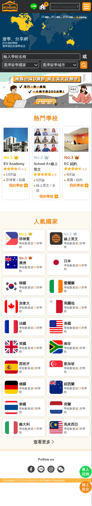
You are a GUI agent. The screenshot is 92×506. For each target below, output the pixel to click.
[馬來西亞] (56, 427)
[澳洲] (11, 262)
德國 (22, 384)
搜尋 (83, 65)
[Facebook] (32, 471)
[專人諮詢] (85, 477)
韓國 (22, 283)
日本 (67, 261)
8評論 (71, 174)
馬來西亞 (71, 424)
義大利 (24, 424)
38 (35, 348)
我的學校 (16, 185)
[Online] (46, 90)
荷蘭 (67, 404)
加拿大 (24, 303)
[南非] (56, 346)
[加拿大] (11, 306)
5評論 (40, 180)
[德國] (11, 387)
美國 (70, 180)
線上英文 (42, 185)
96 (79, 328)
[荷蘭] (56, 407)
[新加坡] (56, 367)
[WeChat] (60, 471)
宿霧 (22, 180)
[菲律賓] (11, 238)
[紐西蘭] (56, 387)
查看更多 (41, 442)
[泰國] (11, 407)
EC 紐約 (70, 164)
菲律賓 (11, 180)
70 (35, 243)
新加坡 (69, 364)
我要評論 (83, 17)
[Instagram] (51, 471)
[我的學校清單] (42, 6)
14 (79, 388)
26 (79, 287)
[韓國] (11, 286)
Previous (5, 92)
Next (87, 92)
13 (35, 328)
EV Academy (14, 164)
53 (35, 287)
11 (79, 307)
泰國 (22, 404)
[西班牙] (11, 367)
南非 (67, 343)
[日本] (56, 262)
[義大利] (11, 427)
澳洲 (22, 263)
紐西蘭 (69, 384)
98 (79, 265)
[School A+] (9, 6)
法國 (22, 323)
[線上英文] (56, 238)
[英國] (11, 346)
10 (35, 428)
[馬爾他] (56, 306)
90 (35, 267)
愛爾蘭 (69, 283)
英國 (22, 343)
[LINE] (33, 6)
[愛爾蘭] (56, 286)
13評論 (11, 174)
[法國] (11, 326)
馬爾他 (69, 303)
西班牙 (24, 364)
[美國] (56, 326)
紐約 (79, 180)
